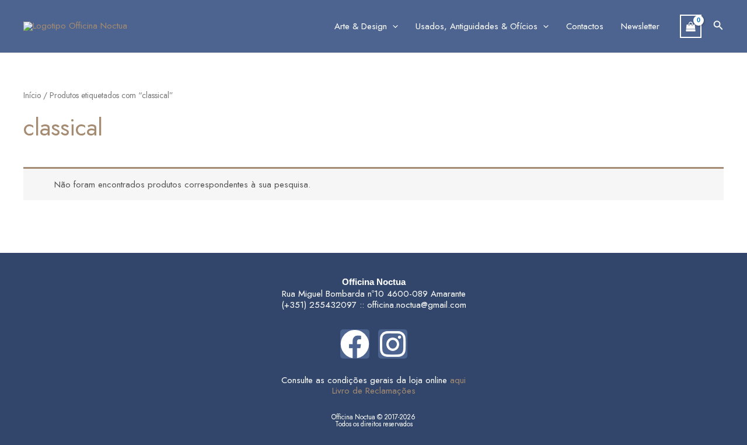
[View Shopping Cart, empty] (690, 26)
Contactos (584, 26)
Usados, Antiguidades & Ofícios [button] (476, 26)
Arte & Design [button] (360, 26)
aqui (458, 380)
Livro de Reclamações (374, 390)
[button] (392, 26)
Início (32, 95)
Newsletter (640, 26)
